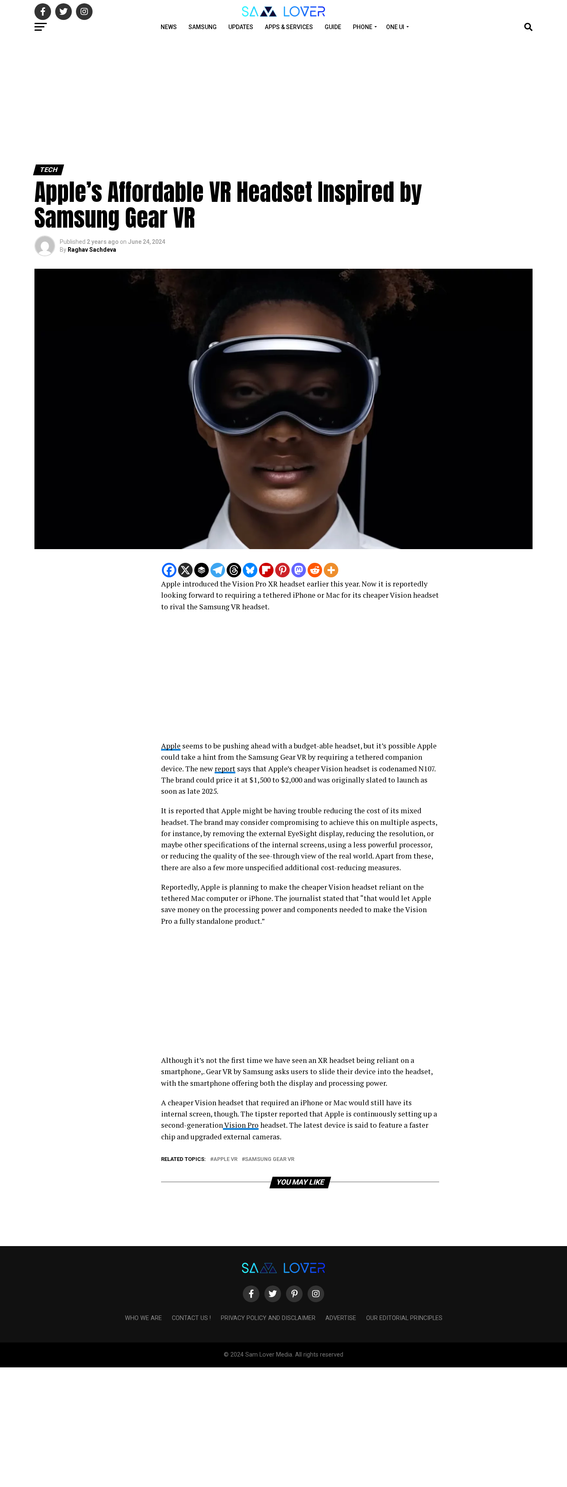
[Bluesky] (250, 570)
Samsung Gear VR (269, 1159)
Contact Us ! (191, 1318)
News (169, 27)
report (225, 768)
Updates (240, 27)
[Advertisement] (249, 99)
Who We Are (143, 1318)
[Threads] (234, 570)
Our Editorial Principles (404, 1318)
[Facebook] (169, 570)
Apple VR (225, 1159)
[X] (185, 570)
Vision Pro (241, 1125)
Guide (333, 27)
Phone (362, 27)
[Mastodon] (298, 570)
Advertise (340, 1318)
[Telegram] (217, 570)
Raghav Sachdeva (92, 249)
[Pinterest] (282, 570)
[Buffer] (201, 570)
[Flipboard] (266, 570)
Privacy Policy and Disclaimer (268, 1318)
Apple (171, 746)
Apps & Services (289, 27)
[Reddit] (315, 570)
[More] (331, 570)
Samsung (202, 27)
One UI (395, 27)
